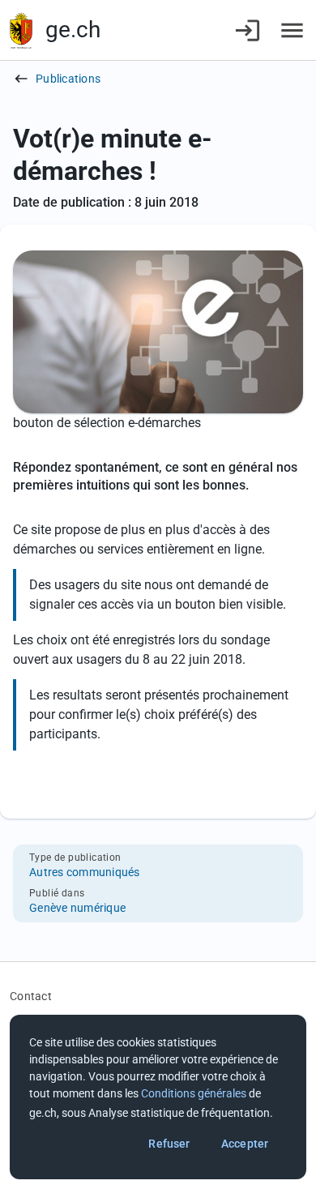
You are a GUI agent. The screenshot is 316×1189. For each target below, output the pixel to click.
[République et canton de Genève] (21, 30)
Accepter (244, 1143)
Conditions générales (193, 1093)
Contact (31, 996)
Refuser (169, 1143)
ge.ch (72, 29)
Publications (68, 78)
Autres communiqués (84, 872)
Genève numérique (77, 907)
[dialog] (158, 1097)
